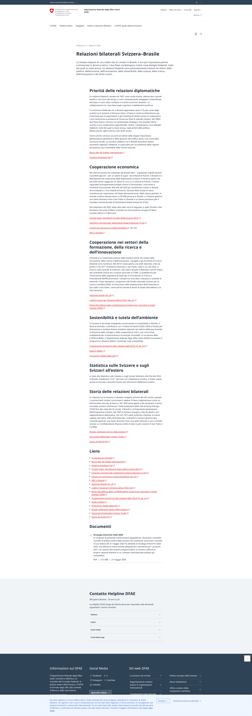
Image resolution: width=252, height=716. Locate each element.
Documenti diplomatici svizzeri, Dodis (106, 436)
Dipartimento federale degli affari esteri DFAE (102, 10)
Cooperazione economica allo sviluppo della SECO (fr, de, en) (117, 346)
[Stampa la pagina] (195, 33)
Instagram (97, 680)
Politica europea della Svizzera (183, 675)
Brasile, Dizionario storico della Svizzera (107, 431)
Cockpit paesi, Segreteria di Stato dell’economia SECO (114, 218)
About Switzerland (178, 681)
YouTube (111, 680)
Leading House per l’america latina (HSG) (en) (112, 487)
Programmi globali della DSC (102, 356)
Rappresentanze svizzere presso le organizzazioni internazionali (141, 684)
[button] (198, 10)
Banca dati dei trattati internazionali (105, 152)
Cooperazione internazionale (143, 694)
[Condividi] (200, 33)
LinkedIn (97, 684)
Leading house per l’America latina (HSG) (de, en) (111, 300)
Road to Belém (96, 351)
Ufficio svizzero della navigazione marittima (180, 689)
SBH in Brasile (95, 232)
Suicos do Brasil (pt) (100, 517)
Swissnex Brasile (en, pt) (100, 295)
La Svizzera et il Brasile (101, 458)
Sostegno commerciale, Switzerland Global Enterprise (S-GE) (117, 223)
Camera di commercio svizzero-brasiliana (108, 227)
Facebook (97, 675)
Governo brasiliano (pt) (100, 157)
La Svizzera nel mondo (140, 675)
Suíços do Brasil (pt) (98, 441)
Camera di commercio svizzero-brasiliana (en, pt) (113, 476)
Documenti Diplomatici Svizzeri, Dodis (108, 513)
